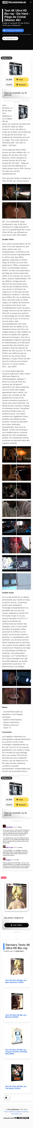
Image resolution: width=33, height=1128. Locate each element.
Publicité (25, 1112)
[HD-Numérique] (14, 2)
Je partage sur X (10, 38)
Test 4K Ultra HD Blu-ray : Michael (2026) (16, 1016)
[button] (31, 2)
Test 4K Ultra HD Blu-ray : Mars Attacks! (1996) (16, 981)
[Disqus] (16, 846)
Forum (6, 1112)
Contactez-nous (16, 1114)
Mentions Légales (15, 1112)
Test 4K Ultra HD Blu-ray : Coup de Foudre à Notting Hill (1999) (16, 1052)
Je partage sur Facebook (13, 30)
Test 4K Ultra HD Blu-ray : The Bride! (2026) (16, 1087)
